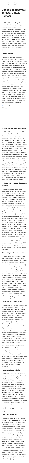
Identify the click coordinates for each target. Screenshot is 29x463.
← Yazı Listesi (3, 2)
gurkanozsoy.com (13, 2)
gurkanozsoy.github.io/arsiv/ (15, 3)
